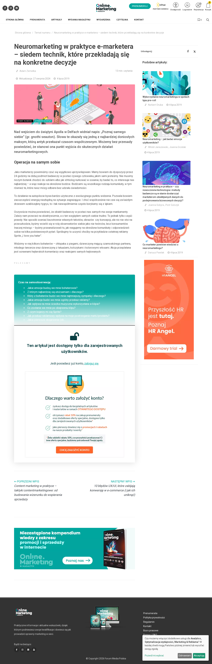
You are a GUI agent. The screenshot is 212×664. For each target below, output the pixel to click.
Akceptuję (199, 655)
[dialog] (175, 648)
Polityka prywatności (154, 617)
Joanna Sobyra (156, 205)
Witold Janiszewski (158, 147)
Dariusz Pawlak (156, 252)
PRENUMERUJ (140, 6)
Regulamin (149, 622)
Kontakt (147, 626)
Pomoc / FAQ (150, 634)
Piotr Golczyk (172, 205)
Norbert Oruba (155, 104)
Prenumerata (150, 613)
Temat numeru (42, 32)
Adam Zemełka (28, 71)
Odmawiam (185, 655)
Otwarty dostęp (43, 121)
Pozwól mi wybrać (154, 655)
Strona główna (23, 32)
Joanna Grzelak (177, 147)
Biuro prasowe (150, 630)
